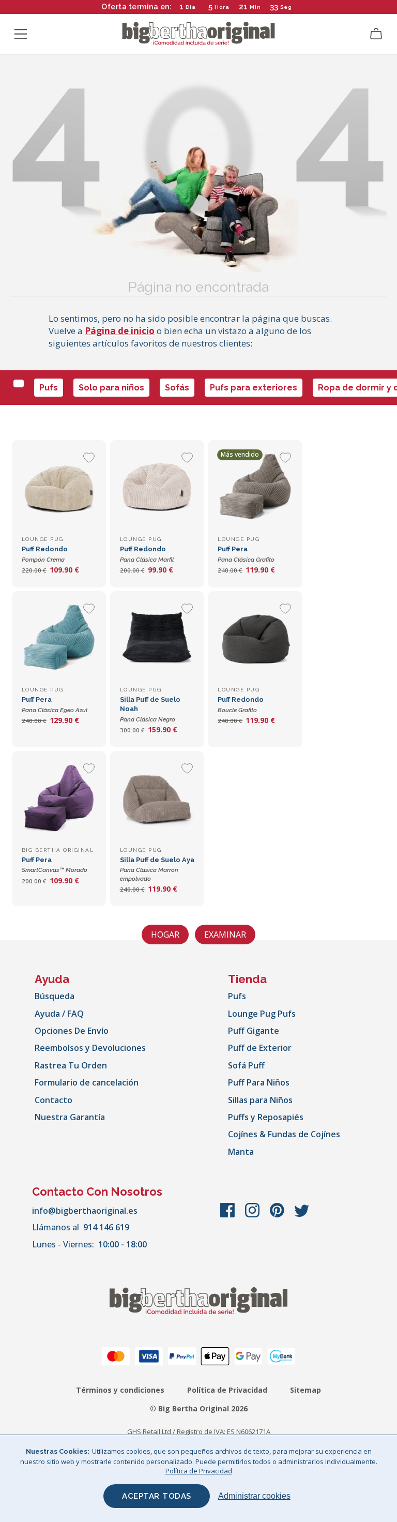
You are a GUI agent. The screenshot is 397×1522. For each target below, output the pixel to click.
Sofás (177, 388)
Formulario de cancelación (87, 1082)
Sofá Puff (246, 1065)
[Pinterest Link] (278, 1215)
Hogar (165, 934)
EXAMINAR (225, 934)
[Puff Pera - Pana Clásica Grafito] (255, 487)
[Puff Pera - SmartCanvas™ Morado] (59, 798)
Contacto (53, 1100)
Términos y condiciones (120, 1390)
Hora (222, 7)
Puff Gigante (253, 1030)
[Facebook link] (228, 1215)
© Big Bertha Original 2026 (199, 1408)
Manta (241, 1151)
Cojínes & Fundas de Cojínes (284, 1134)
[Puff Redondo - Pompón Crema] (59, 487)
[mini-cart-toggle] (376, 34)
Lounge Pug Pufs (262, 1013)
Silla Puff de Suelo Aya (157, 869)
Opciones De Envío (72, 1030)
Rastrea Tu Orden (71, 1065)
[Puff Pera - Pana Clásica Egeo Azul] (59, 638)
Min (255, 7)
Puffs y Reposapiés (265, 1117)
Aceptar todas (156, 1496)
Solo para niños (111, 388)
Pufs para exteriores (253, 388)
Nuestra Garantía (70, 1117)
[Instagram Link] (253, 1215)
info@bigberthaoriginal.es (85, 1210)
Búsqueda (54, 996)
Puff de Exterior (260, 1047)
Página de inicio (120, 331)
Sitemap (305, 1390)
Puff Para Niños (258, 1082)
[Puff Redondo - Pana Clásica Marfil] (157, 487)
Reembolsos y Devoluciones (90, 1047)
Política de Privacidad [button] (198, 1470)
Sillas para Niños (260, 1100)
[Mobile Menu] (20, 34)
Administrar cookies (254, 1495)
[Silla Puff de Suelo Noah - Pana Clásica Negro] (157, 638)
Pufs (48, 388)
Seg (286, 7)
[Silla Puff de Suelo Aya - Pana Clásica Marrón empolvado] (157, 798)
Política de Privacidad (227, 1390)
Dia (191, 7)
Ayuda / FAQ (59, 1013)
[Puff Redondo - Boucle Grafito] (255, 638)
